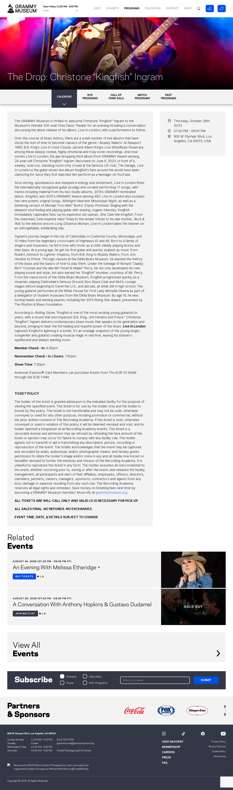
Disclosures (220, 756)
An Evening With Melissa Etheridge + (56, 567)
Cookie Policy (219, 751)
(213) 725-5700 (65, 740)
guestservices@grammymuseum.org (75, 743)
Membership (171, 747)
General (71, 676)
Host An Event (172, 742)
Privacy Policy (219, 742)
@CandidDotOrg (79, 769)
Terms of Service (217, 746)
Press (166, 757)
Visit (97, 8)
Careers (168, 752)
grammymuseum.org (111, 492)
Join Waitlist (25, 613)
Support (172, 8)
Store (69, 682)
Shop (187, 8)
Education (153, 8)
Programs (131, 8)
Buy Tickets (24, 576)
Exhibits (112, 8)
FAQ (164, 763)
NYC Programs (98, 682)
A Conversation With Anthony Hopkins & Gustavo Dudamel (82, 604)
